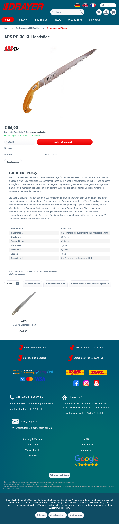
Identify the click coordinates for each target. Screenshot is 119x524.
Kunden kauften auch (55, 284)
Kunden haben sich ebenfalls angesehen (90, 284)
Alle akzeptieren (57, 515)
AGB (86, 439)
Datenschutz (86, 444)
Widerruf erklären (59, 475)
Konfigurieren (76, 515)
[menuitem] (67, 12)
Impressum (86, 450)
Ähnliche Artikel (32, 284)
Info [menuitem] (109, 5)
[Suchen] (81, 12)
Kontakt (33, 455)
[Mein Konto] (106, 12)
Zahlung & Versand (33, 439)
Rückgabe (33, 444)
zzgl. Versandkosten (38, 132)
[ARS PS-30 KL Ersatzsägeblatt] (23, 304)
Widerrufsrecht (32, 450)
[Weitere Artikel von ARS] (11, 48)
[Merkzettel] (99, 12)
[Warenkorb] (113, 12)
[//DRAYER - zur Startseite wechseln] (23, 8)
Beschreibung (13, 162)
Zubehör (12, 284)
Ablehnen (41, 515)
